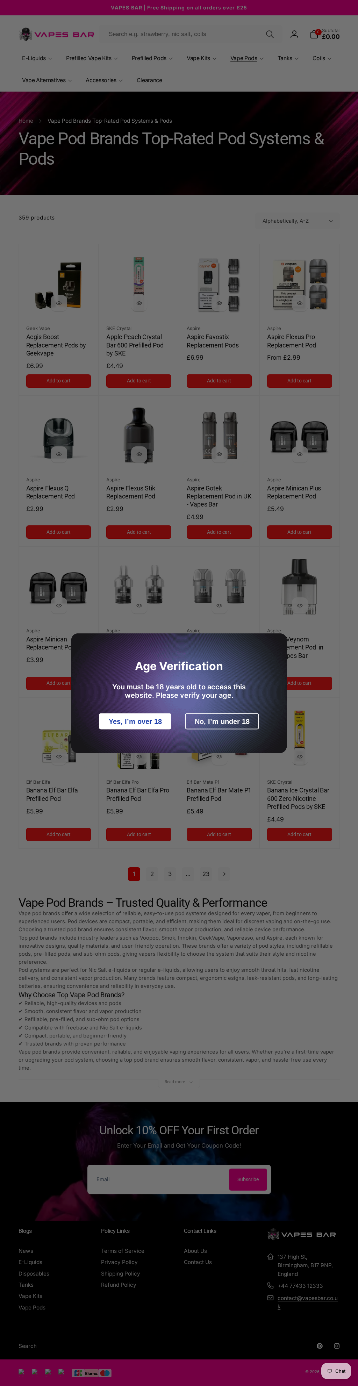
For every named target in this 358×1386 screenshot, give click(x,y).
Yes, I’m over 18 (135, 721)
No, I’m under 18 (222, 721)
